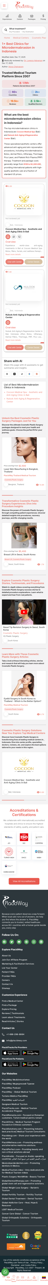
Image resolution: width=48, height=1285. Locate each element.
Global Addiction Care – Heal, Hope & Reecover (20, 1204)
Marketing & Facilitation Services (18, 964)
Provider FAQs (9, 976)
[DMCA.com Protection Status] (38, 1235)
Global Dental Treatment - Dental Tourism (22, 1198)
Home (6, 37)
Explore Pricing (9, 1009)
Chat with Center (15, 262)
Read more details (13, 254)
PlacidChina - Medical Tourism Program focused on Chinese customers (21, 1123)
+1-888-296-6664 (15, 1034)
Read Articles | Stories (13, 1021)
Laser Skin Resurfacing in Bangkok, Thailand (21, 470)
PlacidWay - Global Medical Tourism (19, 1092)
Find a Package (9, 1005)
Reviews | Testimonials (13, 1013)
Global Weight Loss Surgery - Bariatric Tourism (20, 1189)
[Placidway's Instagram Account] (33, 941)
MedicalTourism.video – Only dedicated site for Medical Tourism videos (23, 1171)
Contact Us (7, 984)
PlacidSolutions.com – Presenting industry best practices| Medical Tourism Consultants (23, 1130)
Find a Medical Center (12, 1001)
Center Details (33, 262)
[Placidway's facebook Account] (4, 941)
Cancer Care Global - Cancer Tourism (20, 1213)
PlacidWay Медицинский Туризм (18, 1083)
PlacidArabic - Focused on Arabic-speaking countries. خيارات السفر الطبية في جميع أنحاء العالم (24, 1157)
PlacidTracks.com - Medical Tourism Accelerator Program (19, 1109)
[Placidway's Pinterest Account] (26, 941)
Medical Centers (21, 37)
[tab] (18, 495)
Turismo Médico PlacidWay (15, 1096)
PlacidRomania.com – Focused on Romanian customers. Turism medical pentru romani (23, 1116)
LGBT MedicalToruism (12, 1209)
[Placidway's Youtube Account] (19, 941)
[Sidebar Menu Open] (4, 6)
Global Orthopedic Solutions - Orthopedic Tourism (22, 1219)
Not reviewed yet (13, 218)
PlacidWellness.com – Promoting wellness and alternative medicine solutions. (22, 1143)
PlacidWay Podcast (11, 1088)
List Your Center (10, 968)
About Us (6, 955)
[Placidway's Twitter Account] (11, 941)
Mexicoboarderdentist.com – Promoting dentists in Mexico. (21, 1164)
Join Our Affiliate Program (14, 959)
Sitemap (6, 988)
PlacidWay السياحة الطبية (13, 1100)
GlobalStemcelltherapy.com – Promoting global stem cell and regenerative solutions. (23, 1182)
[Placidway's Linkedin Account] (41, 941)
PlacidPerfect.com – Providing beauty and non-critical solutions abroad (22, 1150)
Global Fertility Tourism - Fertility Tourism (22, 1194)
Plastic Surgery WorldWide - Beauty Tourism (23, 1176)
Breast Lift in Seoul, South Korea (19, 554)
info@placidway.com (16, 1040)
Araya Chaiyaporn (15, 66)
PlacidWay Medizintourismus (16, 1079)
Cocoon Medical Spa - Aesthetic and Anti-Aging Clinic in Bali (22, 781)
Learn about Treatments (13, 1017)
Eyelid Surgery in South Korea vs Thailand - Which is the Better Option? (22, 699)
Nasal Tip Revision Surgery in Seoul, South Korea (24, 628)
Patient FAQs (8, 972)
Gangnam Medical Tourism (14, 1104)
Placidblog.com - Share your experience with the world (23, 1137)
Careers (6, 980)
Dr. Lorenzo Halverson (33, 60)
